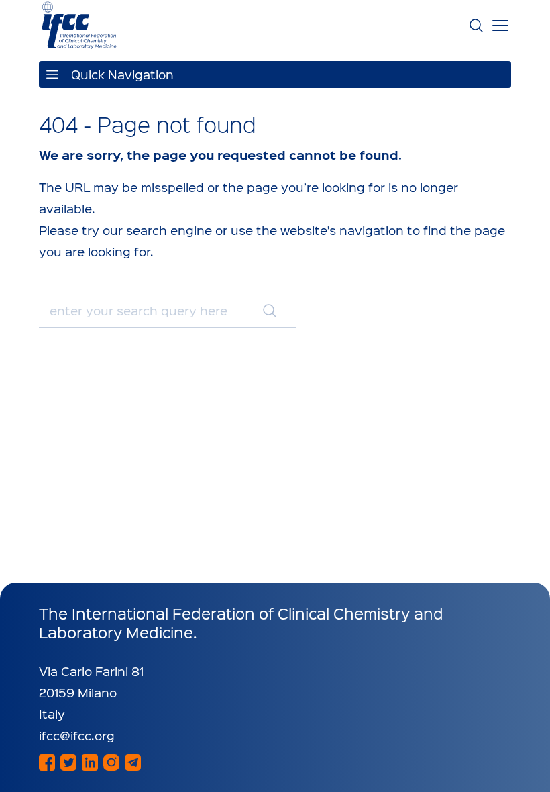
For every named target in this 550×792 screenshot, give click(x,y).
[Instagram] (111, 762)
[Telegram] (133, 762)
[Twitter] (68, 762)
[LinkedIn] (90, 762)
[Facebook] (47, 762)
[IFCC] (79, 25)
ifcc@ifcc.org (77, 735)
